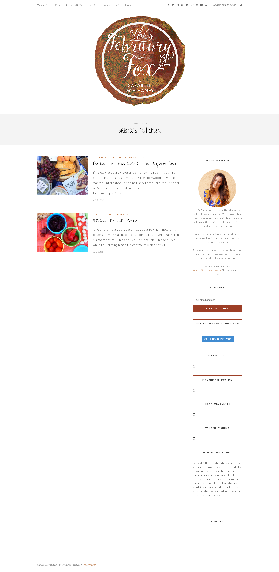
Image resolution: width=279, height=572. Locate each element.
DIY (117, 5)
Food (128, 5)
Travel (106, 5)
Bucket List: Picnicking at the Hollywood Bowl (134, 164)
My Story (42, 5)
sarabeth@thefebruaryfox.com (207, 269)
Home (57, 5)
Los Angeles (136, 158)
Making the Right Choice (115, 221)
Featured (119, 158)
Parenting (124, 215)
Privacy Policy (89, 564)
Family (92, 5)
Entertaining (74, 5)
